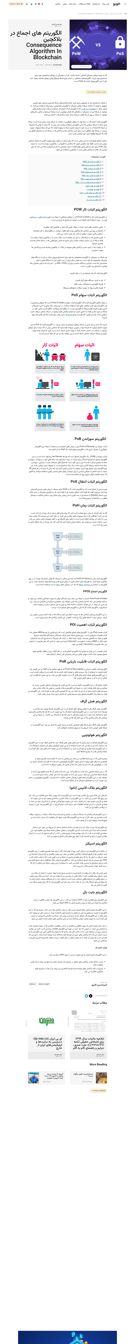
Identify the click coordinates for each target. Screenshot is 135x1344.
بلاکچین (63, 111)
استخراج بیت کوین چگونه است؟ (83, 1075)
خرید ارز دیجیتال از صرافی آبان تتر (96, 92)
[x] (90, 996)
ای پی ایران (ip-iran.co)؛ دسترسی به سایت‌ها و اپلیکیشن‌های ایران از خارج (47, 1043)
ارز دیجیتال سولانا (86, 584)
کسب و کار (26, 1023)
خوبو (116, 4)
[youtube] (39, 4)
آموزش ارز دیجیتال (44, 984)
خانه (125, 14)
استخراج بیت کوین (88, 108)
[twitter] (42, 4)
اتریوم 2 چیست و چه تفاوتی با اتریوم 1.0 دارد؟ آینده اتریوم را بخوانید (53, 1076)
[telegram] (35, 4)
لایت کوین (42, 217)
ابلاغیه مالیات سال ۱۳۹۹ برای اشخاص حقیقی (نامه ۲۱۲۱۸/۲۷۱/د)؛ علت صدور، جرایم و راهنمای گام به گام (88, 1043)
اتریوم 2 (69, 314)
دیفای (58, 584)
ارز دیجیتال (32, 984)
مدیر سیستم (100, 1054)
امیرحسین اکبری (57, 24)
